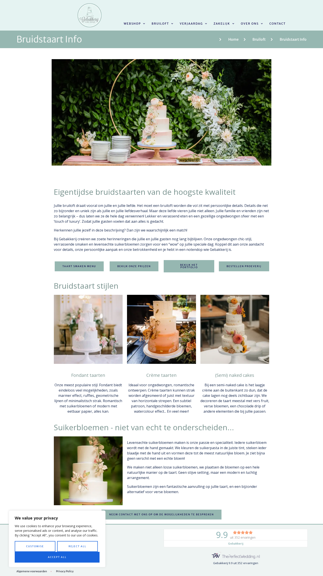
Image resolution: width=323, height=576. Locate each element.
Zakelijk (222, 23)
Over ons (250, 23)
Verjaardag (191, 23)
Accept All (57, 557)
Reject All (77, 546)
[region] (57, 538)
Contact (277, 23)
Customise (35, 546)
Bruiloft (160, 23)
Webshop (132, 23)
